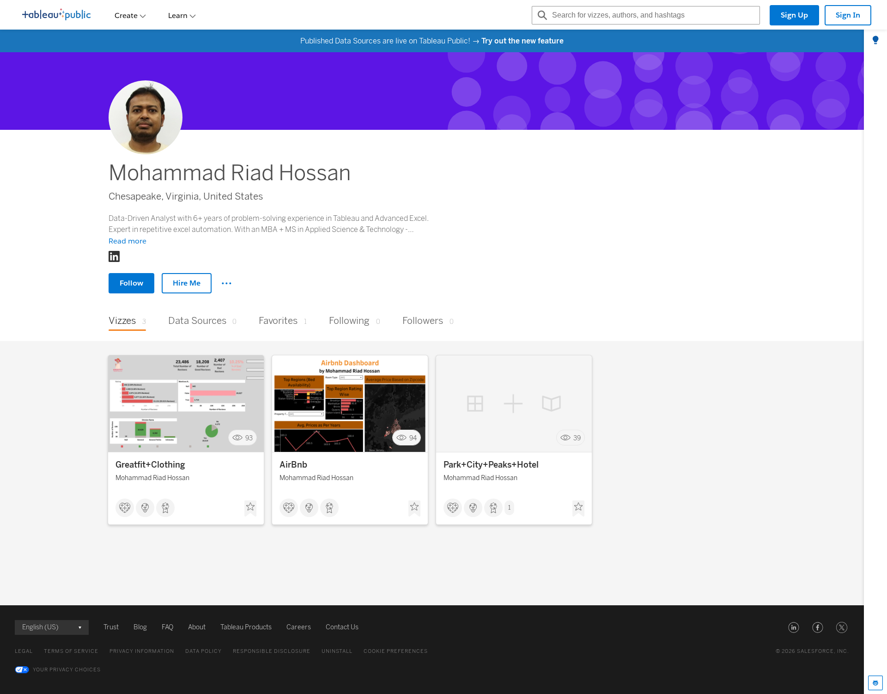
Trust (111, 627)
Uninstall (337, 651)
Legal (24, 651)
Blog (140, 627)
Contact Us (342, 627)
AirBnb (293, 465)
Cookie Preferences (396, 651)
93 (249, 438)
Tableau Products (246, 627)
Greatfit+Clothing (150, 465)
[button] (793, 627)
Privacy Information (141, 651)
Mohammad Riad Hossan (152, 478)
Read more (127, 241)
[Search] (541, 15)
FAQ (167, 627)
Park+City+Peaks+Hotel (491, 465)
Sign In (848, 15)
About (197, 627)
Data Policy (203, 651)
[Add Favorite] (250, 508)
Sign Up (794, 15)
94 (413, 438)
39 (577, 438)
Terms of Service (71, 651)
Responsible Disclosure (271, 651)
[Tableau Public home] (56, 15)
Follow (131, 283)
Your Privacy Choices (67, 670)
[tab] (875, 40)
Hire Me (186, 283)
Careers (298, 627)
